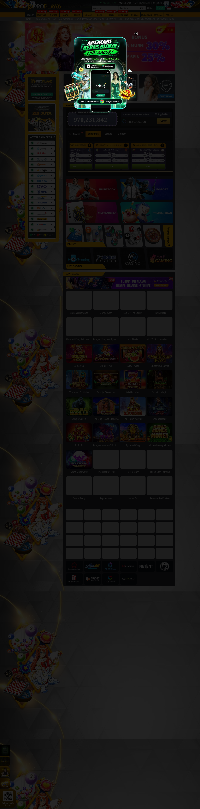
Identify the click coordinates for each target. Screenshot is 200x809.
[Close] (136, 34)
